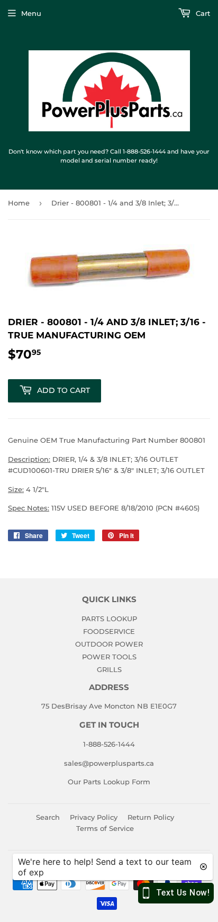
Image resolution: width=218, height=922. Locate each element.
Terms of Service (105, 828)
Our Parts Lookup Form (109, 781)
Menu (31, 13)
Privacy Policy (93, 817)
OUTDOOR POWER (109, 644)
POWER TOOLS (109, 656)
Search (48, 817)
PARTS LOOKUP (109, 618)
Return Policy (151, 817)
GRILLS (109, 669)
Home (19, 203)
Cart (202, 13)
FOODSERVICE (109, 631)
